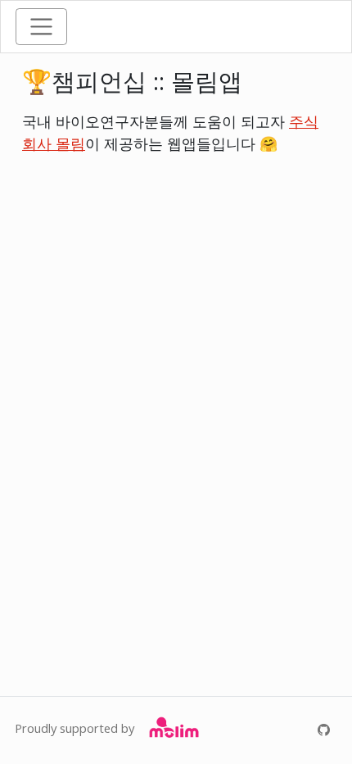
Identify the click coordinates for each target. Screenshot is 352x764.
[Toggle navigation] (41, 26)
